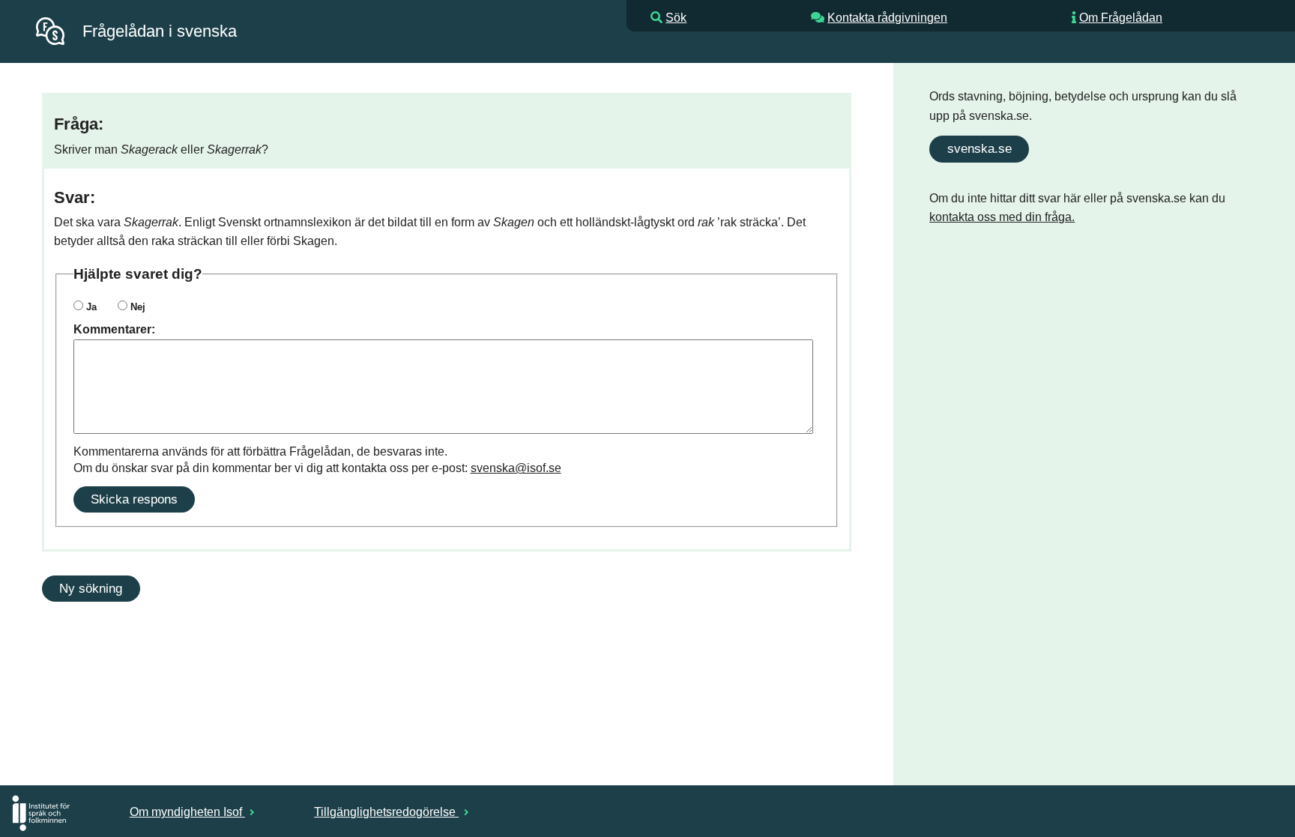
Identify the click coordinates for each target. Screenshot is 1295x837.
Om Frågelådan (1120, 17)
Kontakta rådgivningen (887, 17)
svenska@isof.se (516, 468)
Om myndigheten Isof (187, 812)
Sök (675, 17)
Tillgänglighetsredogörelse (386, 812)
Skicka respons (134, 499)
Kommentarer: (114, 329)
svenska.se (979, 148)
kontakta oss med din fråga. (1002, 217)
